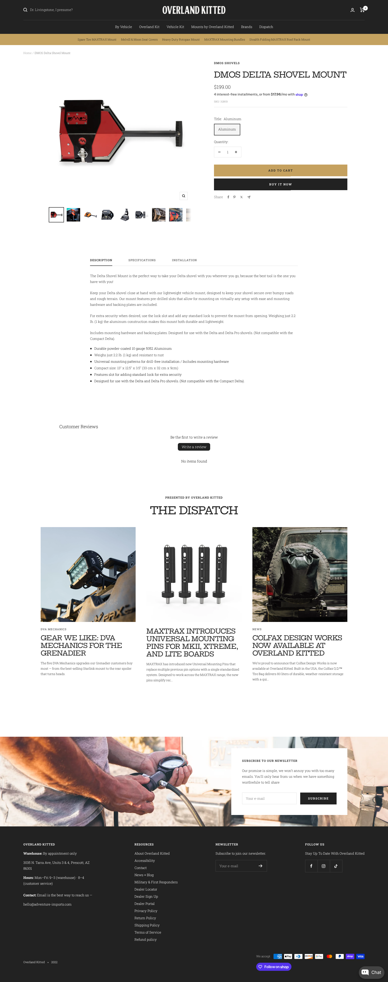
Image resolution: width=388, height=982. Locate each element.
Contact (140, 867)
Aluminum (227, 129)
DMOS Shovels (227, 63)
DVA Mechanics (53, 629)
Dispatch (266, 26)
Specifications (142, 260)
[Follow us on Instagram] (323, 866)
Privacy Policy (145, 910)
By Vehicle (123, 26)
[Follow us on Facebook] (311, 866)
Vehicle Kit (175, 26)
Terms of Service (147, 932)
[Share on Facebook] (228, 197)
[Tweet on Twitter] (241, 197)
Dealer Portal (144, 903)
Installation (184, 260)
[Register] (260, 865)
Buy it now (280, 184)
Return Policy (145, 918)
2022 (54, 962)
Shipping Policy (147, 925)
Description (101, 260)
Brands (246, 26)
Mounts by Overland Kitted (212, 26)
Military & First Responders (156, 882)
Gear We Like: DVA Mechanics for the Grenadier (81, 645)
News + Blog (144, 875)
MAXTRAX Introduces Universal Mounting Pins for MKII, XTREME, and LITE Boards (192, 642)
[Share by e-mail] (248, 197)
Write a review (194, 446)
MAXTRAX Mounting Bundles (224, 39)
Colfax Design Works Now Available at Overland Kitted (297, 645)
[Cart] (362, 10)
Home (27, 53)
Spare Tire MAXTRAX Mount (97, 39)
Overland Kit (149, 26)
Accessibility (144, 860)
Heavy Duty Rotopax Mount (181, 39)
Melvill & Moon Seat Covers (139, 39)
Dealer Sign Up (146, 896)
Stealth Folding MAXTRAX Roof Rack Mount (279, 39)
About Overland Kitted (152, 853)
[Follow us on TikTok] (336, 866)
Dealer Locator (145, 889)
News (257, 629)
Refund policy (145, 939)
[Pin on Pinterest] (234, 197)
